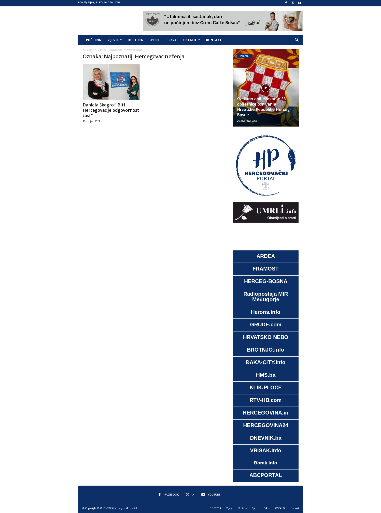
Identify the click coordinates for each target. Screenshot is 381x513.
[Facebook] (286, 3)
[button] (296, 40)
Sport (154, 40)
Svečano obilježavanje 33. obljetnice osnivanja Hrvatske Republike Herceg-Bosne (239, 106)
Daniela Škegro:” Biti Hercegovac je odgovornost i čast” (112, 110)
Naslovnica (88, 49)
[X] (293, 3)
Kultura (135, 40)
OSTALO (189, 40)
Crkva (171, 40)
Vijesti (113, 40)
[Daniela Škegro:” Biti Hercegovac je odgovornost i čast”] (116, 82)
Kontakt (214, 40)
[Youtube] (300, 3)
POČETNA (93, 40)
